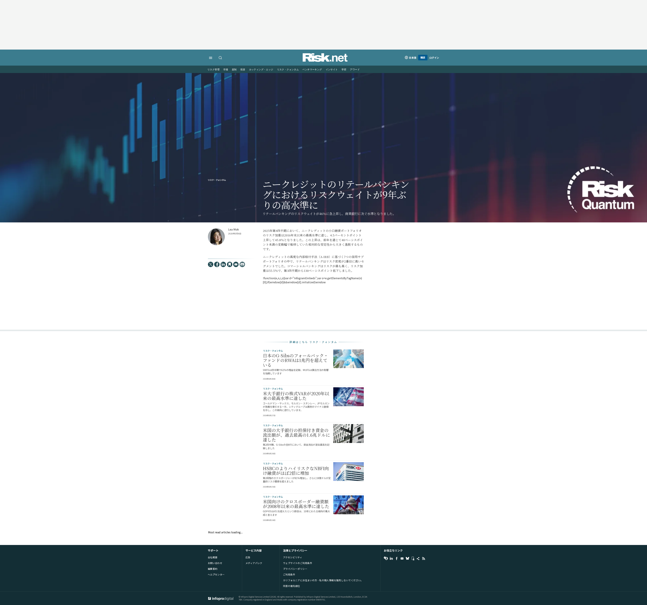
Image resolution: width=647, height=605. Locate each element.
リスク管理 (213, 69)
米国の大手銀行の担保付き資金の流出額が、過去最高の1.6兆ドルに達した (296, 435)
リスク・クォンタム (288, 69)
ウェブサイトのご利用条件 (297, 563)
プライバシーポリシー (295, 568)
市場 (225, 69)
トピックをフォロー (386, 558)
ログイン (434, 57)
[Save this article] (229, 264)
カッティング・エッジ (261, 69)
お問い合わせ (215, 563)
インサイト (332, 69)
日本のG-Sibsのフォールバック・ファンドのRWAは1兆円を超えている (295, 360)
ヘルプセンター (216, 574)
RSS (424, 558)
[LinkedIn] (223, 264)
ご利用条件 (289, 574)
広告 (247, 557)
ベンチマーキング (312, 69)
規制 (234, 69)
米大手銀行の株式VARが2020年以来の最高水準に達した (296, 395)
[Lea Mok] (216, 236)
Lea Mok (233, 229)
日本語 (412, 57)
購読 (422, 57)
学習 (344, 69)
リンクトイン (391, 558)
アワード (355, 69)
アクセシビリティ (292, 557)
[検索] (220, 58)
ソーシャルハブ (418, 558)
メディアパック (253, 563)
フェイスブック (397, 558)
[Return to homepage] (325, 61)
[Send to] (236, 264)
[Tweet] (210, 264)
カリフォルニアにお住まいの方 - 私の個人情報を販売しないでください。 (323, 580)
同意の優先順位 (291, 586)
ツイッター (407, 558)
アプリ (413, 558)
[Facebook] (217, 264)
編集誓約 (213, 568)
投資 (242, 69)
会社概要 (213, 557)
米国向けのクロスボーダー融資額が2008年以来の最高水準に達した (296, 504)
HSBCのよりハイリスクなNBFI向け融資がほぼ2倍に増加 (296, 470)
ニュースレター (402, 558)
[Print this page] (242, 264)
